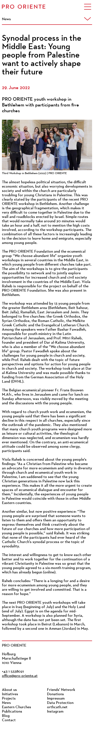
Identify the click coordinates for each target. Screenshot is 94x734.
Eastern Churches (16, 707)
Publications (12, 712)
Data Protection (60, 703)
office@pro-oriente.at (20, 676)
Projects (9, 699)
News (6, 703)
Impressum (56, 699)
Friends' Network (61, 690)
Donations (55, 694)
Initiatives (10, 694)
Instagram (55, 712)
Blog (6, 716)
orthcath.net (57, 707)
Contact (9, 720)
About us (9, 690)
